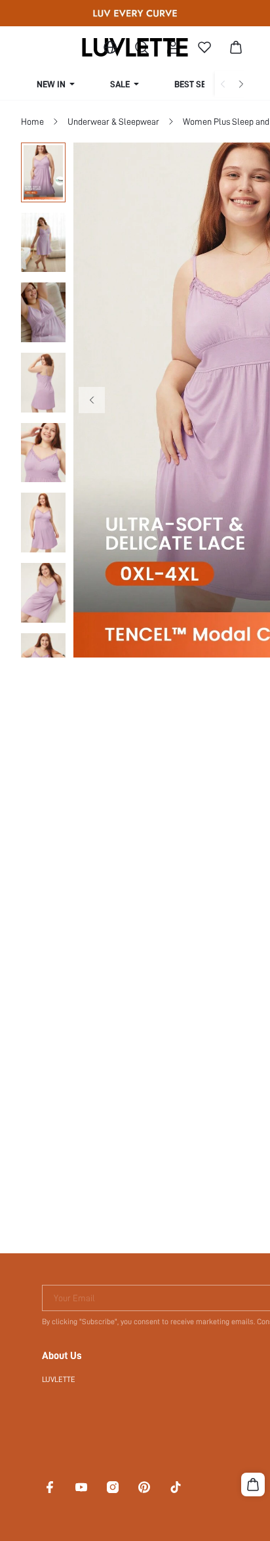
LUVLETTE (58, 1379)
